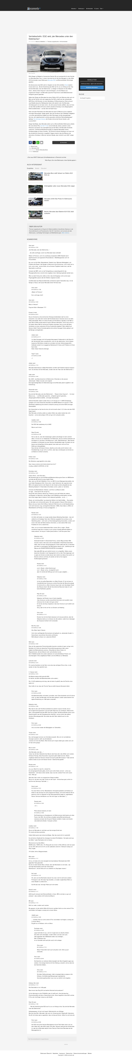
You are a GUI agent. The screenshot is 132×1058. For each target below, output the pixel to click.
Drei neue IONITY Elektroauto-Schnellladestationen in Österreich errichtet (47, 157)
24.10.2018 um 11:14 (33, 985)
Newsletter (64, 142)
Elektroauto (35, 151)
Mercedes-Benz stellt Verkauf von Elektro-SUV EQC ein (58, 174)
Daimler (38, 150)
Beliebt (37, 168)
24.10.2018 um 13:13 (36, 514)
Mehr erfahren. (65, 233)
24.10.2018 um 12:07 (33, 734)
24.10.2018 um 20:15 (33, 314)
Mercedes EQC (52, 80)
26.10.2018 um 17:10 (41, 947)
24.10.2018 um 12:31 (33, 473)
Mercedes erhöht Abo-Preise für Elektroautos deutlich (58, 199)
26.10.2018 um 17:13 (41, 614)
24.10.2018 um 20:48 (36, 1022)
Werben (90, 1053)
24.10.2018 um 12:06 (36, 917)
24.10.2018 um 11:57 (33, 766)
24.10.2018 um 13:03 (39, 803)
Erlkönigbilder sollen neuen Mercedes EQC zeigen (59, 186)
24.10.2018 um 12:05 (33, 749)
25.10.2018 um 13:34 (33, 247)
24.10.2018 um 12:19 (33, 662)
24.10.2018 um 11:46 (33, 827)
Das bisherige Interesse (39, 119)
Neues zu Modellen (40, 41)
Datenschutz (69, 1053)
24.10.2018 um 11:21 (36, 875)
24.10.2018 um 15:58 (39, 812)
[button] (30, 142)
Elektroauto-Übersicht (46, 1053)
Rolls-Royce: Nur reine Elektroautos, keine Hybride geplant (60, 160)
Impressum (62, 1053)
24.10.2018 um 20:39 (36, 693)
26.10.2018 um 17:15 (41, 971)
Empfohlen (30, 168)
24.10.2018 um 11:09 (33, 1004)
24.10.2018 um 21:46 (41, 595)
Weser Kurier (34, 146)
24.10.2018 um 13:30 (39, 538)
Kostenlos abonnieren (92, 87)
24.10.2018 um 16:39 (36, 422)
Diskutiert (43, 168)
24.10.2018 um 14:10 (41, 565)
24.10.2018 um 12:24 (33, 643)
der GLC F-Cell (44, 126)
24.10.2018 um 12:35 (39, 930)
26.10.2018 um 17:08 (36, 289)
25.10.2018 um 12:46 (36, 627)
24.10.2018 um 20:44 (39, 958)
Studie (66, 85)
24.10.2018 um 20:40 (36, 725)
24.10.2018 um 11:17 (33, 858)
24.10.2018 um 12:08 (33, 706)
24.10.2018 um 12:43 (33, 458)
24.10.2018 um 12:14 (36, 788)
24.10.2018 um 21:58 (36, 434)
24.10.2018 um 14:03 (33, 391)
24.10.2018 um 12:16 (33, 674)
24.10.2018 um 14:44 (33, 376)
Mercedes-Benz (44, 150)
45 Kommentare (63, 41)
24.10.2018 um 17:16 (33, 365)
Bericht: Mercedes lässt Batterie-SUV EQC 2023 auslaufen (59, 212)
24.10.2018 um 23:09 (36, 355)
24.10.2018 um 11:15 (33, 902)
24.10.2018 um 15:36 (41, 578)
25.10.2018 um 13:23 (33, 302)
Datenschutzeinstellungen (80, 1053)
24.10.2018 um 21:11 (36, 337)
